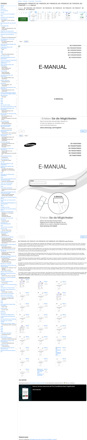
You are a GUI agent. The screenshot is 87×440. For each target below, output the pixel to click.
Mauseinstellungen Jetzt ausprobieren (6, 131)
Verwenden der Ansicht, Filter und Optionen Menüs (8, 266)
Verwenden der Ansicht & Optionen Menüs (8, 198)
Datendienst (3, 83)
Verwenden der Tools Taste (7, 218)
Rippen (2, 205)
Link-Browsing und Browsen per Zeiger (8, 317)
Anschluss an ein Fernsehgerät (8, 14)
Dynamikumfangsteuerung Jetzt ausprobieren (8, 58)
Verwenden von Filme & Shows (8, 287)
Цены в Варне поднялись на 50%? (37, 383)
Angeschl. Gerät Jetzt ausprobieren (5, 62)
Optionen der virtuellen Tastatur (8, 323)
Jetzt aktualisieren (5, 159)
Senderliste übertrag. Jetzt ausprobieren (7, 76)
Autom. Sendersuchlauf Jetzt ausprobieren (7, 65)
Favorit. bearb (4, 71)
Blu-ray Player (38, 1)
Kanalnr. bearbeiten (5, 80)
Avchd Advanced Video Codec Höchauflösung (7, 341)
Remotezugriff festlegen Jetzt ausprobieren (7, 109)
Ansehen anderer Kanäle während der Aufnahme (8, 245)
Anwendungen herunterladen (7, 293)
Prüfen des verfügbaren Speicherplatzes (6, 232)
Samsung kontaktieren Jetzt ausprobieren (7, 164)
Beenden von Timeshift (6, 263)
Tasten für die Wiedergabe (7, 183)
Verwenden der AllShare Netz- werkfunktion (7, 175)
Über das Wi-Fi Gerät (5, 105)
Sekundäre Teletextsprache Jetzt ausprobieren (8, 88)
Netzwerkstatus (4, 95)
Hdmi (2, 52)
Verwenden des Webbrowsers (7, 314)
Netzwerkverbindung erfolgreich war (8, 351)
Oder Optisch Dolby (5, 55)
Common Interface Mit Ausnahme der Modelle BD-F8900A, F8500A (8, 93)
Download (23, 19)
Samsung (25, 1)
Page (2, 15)
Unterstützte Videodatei (6, 333)
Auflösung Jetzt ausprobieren (7, 34)
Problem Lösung (4, 344)
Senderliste (3, 219)
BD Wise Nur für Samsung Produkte (9, 32)
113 (26, 12)
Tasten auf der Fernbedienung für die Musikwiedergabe (8, 192)
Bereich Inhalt (4, 228)
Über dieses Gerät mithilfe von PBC (9, 106)
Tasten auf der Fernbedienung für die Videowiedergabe (8, 179)
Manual (2, 5)
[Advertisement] (52, 31)
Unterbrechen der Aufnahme (7, 237)
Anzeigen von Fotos (5, 207)
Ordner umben (4, 308)
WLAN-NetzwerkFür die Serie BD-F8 (8, 24)
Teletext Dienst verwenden (7, 227)
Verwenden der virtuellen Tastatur (6, 321)
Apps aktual (3, 313)
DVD (2, 36)
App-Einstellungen (5, 121)
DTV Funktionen (4, 10)
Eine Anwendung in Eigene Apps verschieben (8, 305)
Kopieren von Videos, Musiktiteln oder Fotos (8, 278)
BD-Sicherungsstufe (5, 142)
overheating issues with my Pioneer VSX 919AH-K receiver (43, 439)
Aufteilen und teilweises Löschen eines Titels (8, 274)
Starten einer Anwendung (6, 295)
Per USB (2, 162)
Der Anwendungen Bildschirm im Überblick (8, 290)
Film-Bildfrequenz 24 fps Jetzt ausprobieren (7, 39)
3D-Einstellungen (5, 25)
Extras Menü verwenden (6, 184)
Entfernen (3, 311)
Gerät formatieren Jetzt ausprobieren (6, 135)
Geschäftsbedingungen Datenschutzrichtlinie (6, 126)
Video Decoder (4, 336)
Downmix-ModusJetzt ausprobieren (9, 60)
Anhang (2, 12)
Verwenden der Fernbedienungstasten (6, 223)
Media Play (3, 9)
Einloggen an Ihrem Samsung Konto (9, 284)
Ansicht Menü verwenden (6, 187)
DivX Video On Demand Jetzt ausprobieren (7, 149)
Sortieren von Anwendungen (7, 296)
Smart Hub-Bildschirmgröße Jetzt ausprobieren (8, 45)
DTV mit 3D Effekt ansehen (7, 281)
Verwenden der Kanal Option (7, 211)
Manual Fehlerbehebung (6, 156)
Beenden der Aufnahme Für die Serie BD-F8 (8, 250)
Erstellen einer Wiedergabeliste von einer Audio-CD (9, 203)
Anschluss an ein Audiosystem (7, 17)
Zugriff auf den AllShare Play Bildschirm (7, 167)
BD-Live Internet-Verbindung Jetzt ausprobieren (8, 114)
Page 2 (83, 131)
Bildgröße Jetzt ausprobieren (7, 31)
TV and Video (31, 1)
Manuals (20, 1)
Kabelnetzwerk (4, 19)
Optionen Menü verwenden (7, 271)
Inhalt (2, 7)
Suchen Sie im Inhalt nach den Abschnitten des (7, 348)
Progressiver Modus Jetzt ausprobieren (6, 47)
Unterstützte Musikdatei (6, 337)
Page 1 (21, 135)
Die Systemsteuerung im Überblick (8, 319)
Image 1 (26, 41)
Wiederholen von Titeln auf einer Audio (8, 200)
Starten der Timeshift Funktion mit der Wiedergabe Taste (8, 257)
